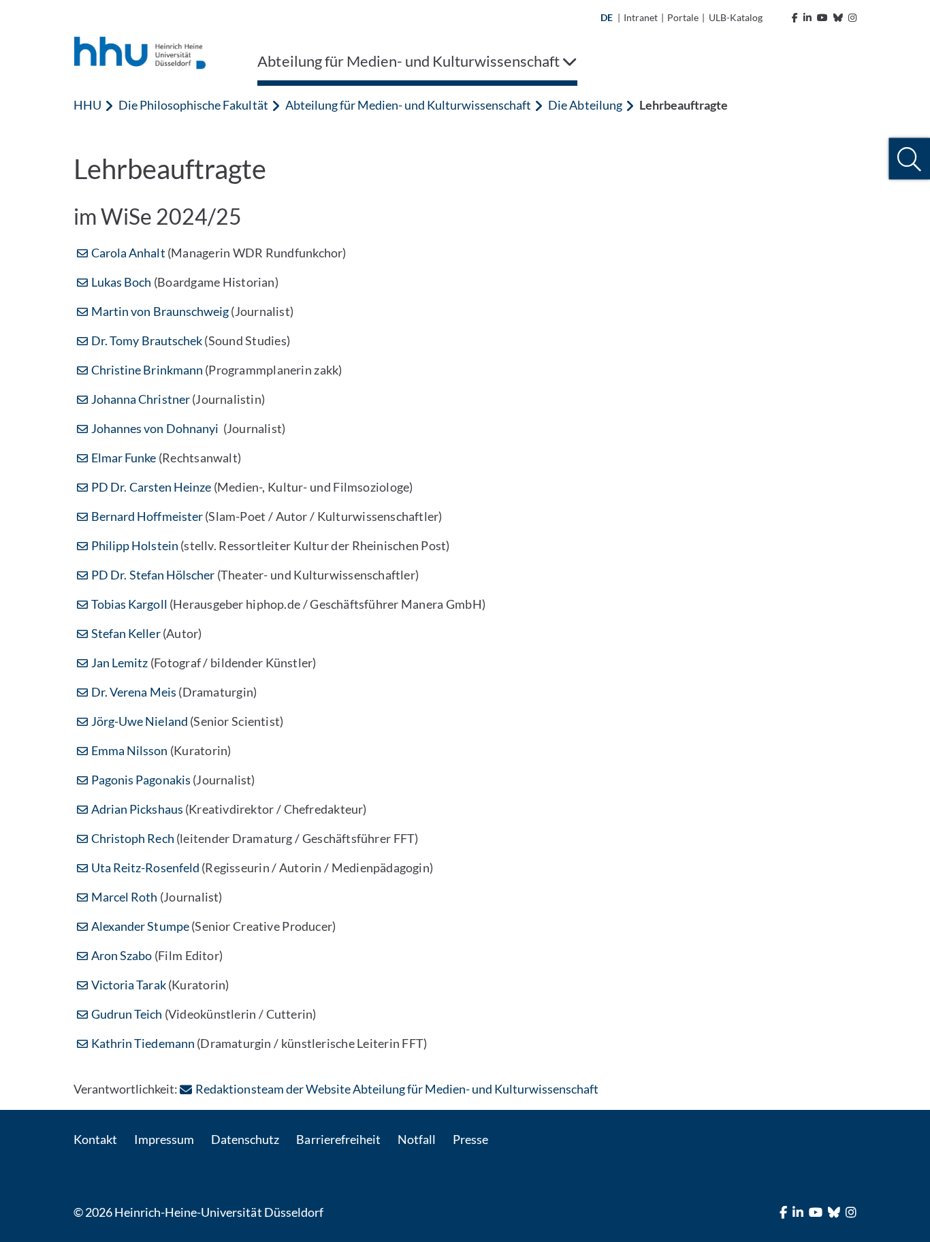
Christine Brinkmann (147, 369)
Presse (470, 1139)
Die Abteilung (585, 104)
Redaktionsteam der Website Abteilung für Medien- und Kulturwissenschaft (396, 1088)
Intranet (641, 17)
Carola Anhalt (128, 252)
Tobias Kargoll (129, 603)
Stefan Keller (126, 633)
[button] (909, 159)
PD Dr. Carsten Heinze (151, 486)
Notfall (417, 1139)
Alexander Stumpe (140, 926)
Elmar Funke (123, 457)
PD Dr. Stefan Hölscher (152, 574)
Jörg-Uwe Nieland (139, 721)
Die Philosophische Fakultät (193, 104)
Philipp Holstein (134, 545)
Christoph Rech (132, 838)
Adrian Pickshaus (138, 808)
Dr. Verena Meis (133, 691)
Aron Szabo (121, 955)
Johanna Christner (140, 399)
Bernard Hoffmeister (147, 516)
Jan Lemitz (119, 662)
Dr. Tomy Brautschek (146, 340)
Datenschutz (245, 1139)
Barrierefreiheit (338, 1139)
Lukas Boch (121, 281)
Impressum (164, 1139)
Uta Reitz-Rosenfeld (145, 867)
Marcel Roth (124, 896)
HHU (87, 104)
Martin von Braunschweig (160, 311)
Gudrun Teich (128, 1013)
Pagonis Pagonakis (141, 779)
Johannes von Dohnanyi (156, 428)
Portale (683, 17)
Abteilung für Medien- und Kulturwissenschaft (408, 104)
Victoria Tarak (128, 984)
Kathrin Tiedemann (143, 1043)
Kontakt (95, 1139)
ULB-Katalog (736, 17)
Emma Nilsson (129, 750)
